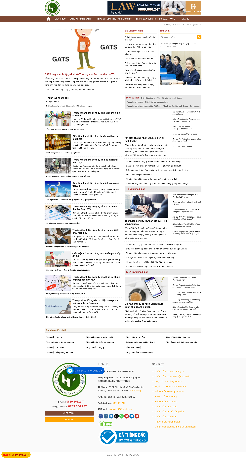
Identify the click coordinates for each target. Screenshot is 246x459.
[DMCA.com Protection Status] (105, 424)
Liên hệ (185, 19)
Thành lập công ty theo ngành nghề (155, 19)
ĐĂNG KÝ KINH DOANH (80, 19)
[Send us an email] (116, 416)
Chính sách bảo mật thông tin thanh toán (175, 427)
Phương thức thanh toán (167, 422)
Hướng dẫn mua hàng (166, 396)
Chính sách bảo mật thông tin (169, 371)
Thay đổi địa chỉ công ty (136, 337)
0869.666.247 (75, 401)
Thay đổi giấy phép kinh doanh (169, 98)
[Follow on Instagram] (106, 416)
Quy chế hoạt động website (168, 381)
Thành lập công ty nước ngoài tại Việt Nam (144, 106)
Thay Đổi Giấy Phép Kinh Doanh (113, 19)
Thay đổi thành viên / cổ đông (139, 352)
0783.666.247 (77, 406)
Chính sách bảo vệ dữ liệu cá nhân (172, 376)
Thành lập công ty (148, 98)
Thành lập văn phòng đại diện (156, 102)
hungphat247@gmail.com (120, 409)
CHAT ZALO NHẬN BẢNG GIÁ (88, 371)
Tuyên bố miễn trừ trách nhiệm (170, 386)
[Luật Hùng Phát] (60, 8)
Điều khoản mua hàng (166, 401)
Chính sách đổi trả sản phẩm (169, 411)
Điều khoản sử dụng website (169, 391)
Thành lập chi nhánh (135, 102)
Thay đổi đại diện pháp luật (178, 337)
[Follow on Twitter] (111, 416)
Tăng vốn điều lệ (133, 347)
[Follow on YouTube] (137, 416)
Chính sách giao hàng (166, 406)
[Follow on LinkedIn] (131, 416)
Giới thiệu (60, 19)
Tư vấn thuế (195, 106)
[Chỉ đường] (135, 390)
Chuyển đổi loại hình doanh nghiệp (181, 342)
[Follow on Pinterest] (126, 416)
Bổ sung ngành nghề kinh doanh (140, 342)
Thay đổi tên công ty (95, 347)
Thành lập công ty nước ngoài (99, 337)
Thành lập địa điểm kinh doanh (175, 106)
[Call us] (121, 416)
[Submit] (199, 37)
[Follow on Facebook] (101, 416)
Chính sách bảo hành (166, 416)
